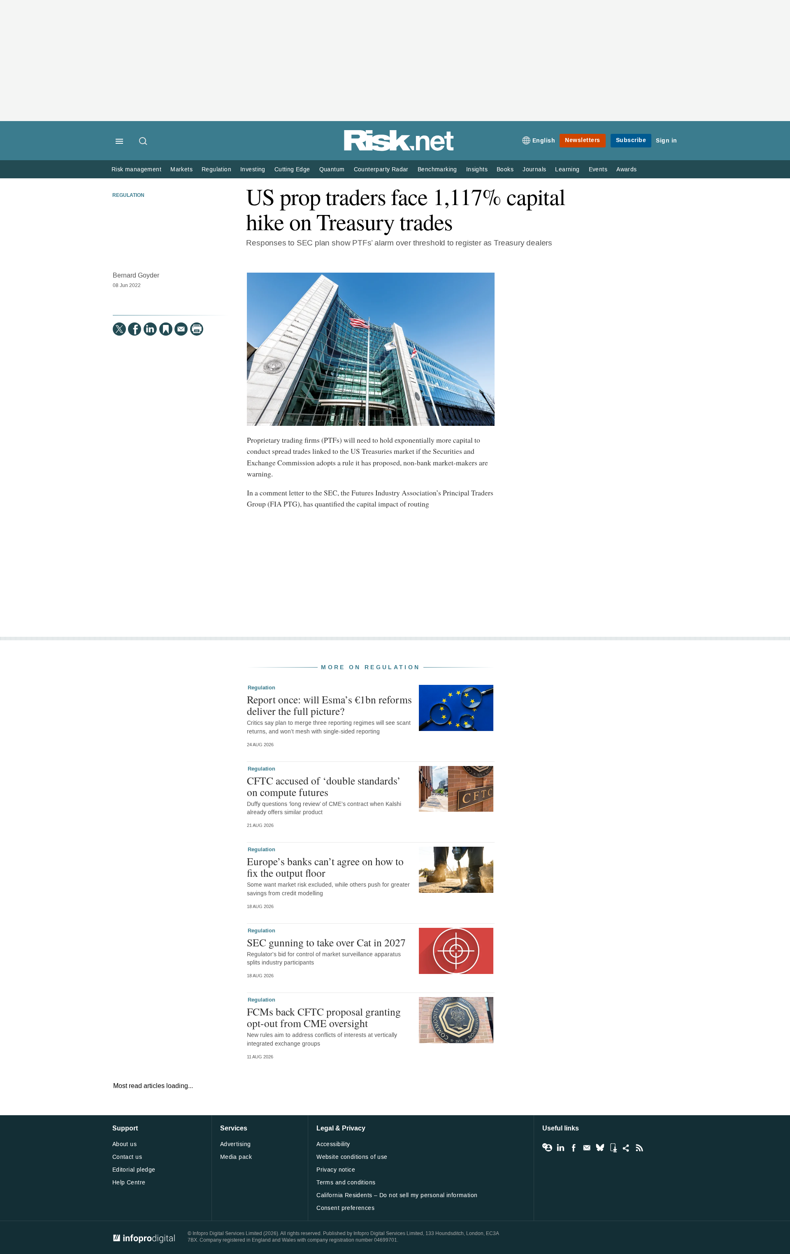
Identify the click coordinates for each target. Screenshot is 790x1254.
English (543, 140)
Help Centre (129, 1182)
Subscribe (631, 140)
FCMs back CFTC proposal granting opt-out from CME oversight (324, 1017)
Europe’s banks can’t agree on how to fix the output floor (325, 866)
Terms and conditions (345, 1182)
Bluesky (600, 1148)
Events (598, 169)
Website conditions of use (352, 1157)
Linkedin (560, 1148)
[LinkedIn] (150, 329)
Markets (181, 169)
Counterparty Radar (381, 169)
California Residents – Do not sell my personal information (396, 1195)
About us (124, 1144)
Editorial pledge (134, 1170)
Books (505, 169)
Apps (613, 1148)
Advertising (235, 1144)
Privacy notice (335, 1170)
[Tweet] (119, 329)
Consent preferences (345, 1208)
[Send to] (181, 329)
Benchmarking (437, 169)
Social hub (626, 1148)
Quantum (332, 169)
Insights (477, 169)
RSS (639, 1148)
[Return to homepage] (399, 149)
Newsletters (582, 140)
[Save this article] (165, 329)
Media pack (236, 1157)
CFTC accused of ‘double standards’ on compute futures (324, 786)
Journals (534, 169)
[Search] (143, 141)
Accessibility (333, 1144)
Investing (252, 169)
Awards (626, 169)
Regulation (216, 169)
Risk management (136, 169)
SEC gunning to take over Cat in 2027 (326, 942)
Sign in (666, 140)
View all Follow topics (547, 1148)
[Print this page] (196, 329)
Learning (567, 169)
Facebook (574, 1148)
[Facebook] (134, 329)
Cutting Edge (292, 169)
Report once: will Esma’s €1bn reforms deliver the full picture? (329, 705)
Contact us (127, 1157)
